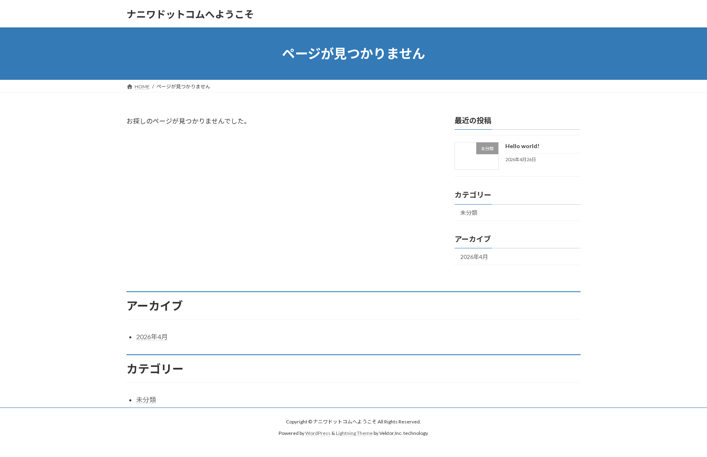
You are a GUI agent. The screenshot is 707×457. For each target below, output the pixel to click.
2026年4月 (474, 256)
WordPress (318, 433)
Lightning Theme (354, 433)
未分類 (468, 212)
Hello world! (522, 145)
